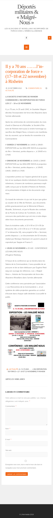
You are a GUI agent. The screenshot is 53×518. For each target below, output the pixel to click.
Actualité (9, 90)
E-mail (8, 439)
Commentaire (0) (35, 88)
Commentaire (10, 406)
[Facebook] (26, 38)
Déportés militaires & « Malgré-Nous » (26, 14)
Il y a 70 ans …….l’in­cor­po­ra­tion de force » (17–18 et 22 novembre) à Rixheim (25, 74)
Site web (8, 450)
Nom (7, 429)
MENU (26, 47)
